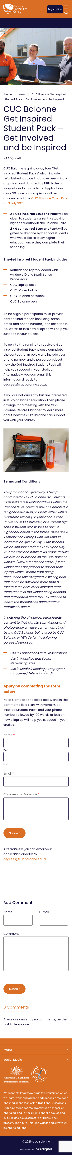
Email (8, 774)
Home (8, 94)
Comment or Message (21, 794)
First (5, 750)
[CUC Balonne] (16, 11)
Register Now (55, 9)
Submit (14, 833)
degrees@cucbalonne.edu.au (25, 859)
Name (9, 735)
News (22, 94)
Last (5, 764)
